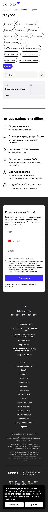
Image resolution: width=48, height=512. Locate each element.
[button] (9, 241)
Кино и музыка (32, 47)
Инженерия (36, 35)
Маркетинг (33, 29)
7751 (24, 306)
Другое (7, 66)
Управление (9, 35)
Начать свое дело (30, 54)
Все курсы (9, 23)
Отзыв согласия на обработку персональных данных (24, 335)
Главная (6, 9)
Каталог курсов (20, 9)
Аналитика (19, 29)
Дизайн (7, 29)
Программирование (27, 23)
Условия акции (24, 340)
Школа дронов (11, 41)
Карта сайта (24, 344)
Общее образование (28, 60)
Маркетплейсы (11, 54)
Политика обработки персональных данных (24, 329)
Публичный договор (24, 324)
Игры (24, 41)
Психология (9, 60)
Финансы (23, 35)
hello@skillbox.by (24, 310)
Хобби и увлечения (13, 47)
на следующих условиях (27, 271)
